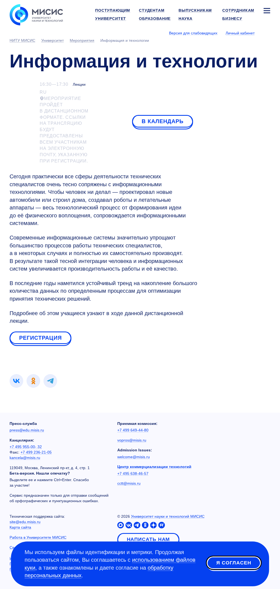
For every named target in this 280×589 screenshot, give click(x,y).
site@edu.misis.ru (25, 522)
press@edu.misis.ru (27, 430)
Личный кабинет (240, 33)
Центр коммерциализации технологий (154, 466)
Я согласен (233, 563)
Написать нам (148, 539)
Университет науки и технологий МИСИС (168, 516)
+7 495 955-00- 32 (26, 447)
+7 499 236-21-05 (36, 452)
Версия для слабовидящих (193, 33)
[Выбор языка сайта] (266, 33)
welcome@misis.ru (133, 457)
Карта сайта (20, 527)
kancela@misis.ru (25, 457)
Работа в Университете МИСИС (38, 537)
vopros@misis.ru (131, 440)
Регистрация (40, 338)
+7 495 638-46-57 (132, 473)
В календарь (162, 121)
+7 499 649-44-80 (132, 430)
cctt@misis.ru (129, 483)
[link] (16, 381)
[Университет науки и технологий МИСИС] (36, 14)
